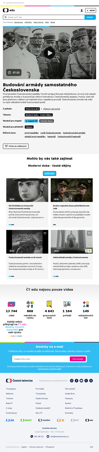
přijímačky (28, 22)
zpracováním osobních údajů (49, 369)
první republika (32, 132)
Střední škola (46, 121)
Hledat (90, 17)
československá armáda (74, 132)
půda (47, 22)
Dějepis (29, 127)
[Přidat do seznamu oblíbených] (44, 181)
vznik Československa (50, 132)
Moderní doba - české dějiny (39, 115)
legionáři (51, 136)
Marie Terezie (38, 22)
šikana (52, 22)
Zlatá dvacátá (32, 108)
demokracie (18, 22)
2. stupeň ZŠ (31, 121)
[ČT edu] (9, 11)
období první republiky (35, 136)
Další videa (49, 173)
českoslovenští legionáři (69, 136)
